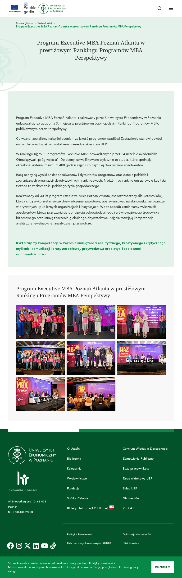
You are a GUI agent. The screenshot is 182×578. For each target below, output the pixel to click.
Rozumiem (162, 567)
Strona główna (25, 23)
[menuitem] (10, 545)
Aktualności (45, 23)
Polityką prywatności (102, 563)
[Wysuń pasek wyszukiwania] (159, 8)
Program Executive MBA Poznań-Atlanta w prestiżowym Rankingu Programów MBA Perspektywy (78, 26)
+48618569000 (23, 512)
